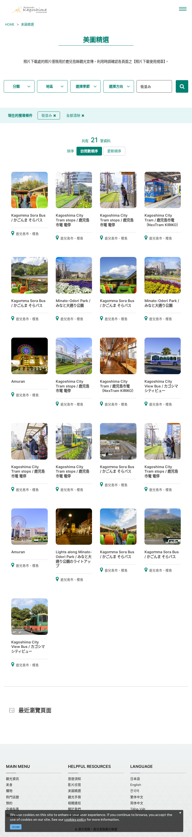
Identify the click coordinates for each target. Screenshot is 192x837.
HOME (9, 24)
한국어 (134, 791)
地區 (49, 86)
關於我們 (74, 809)
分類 (16, 86)
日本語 (135, 779)
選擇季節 (83, 86)
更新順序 (114, 151)
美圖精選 (27, 24)
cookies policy (75, 819)
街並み (47, 115)
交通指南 (12, 809)
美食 (9, 785)
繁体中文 (136, 797)
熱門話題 (12, 797)
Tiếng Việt (138, 809)
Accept (16, 826)
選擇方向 (116, 86)
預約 (9, 803)
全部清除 (73, 115)
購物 (9, 791)
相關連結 (74, 803)
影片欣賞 (74, 785)
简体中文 (136, 803)
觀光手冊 (74, 797)
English (135, 785)
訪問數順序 (89, 151)
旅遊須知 (74, 779)
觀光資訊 (12, 779)
